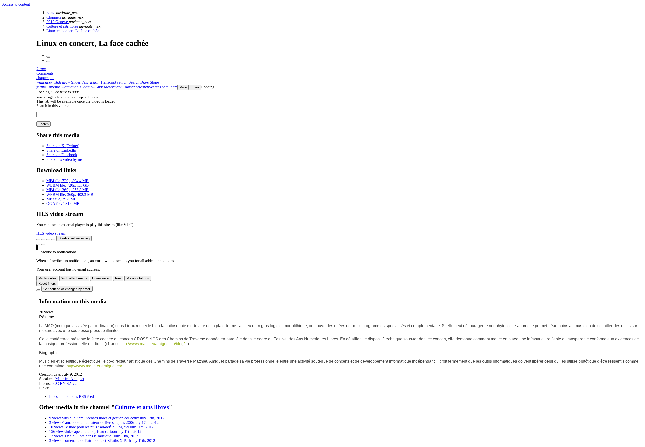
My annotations (137, 278)
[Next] (48, 61)
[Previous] (48, 57)
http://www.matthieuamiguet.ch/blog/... (154, 344)
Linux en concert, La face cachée (72, 31)
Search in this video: (52, 106)
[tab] (59, 82)
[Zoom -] (48, 239)
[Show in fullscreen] (38, 239)
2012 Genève (57, 22)
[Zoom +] (53, 239)
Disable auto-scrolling (74, 238)
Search (43, 124)
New (118, 278)
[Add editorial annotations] (43, 244)
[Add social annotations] (38, 244)
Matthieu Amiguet (69, 379)
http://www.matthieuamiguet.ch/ (94, 366)
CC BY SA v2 (65, 383)
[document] (339, 96)
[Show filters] (43, 239)
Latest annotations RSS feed (71, 396)
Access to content (16, 4)
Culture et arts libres (62, 26)
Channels (54, 17)
